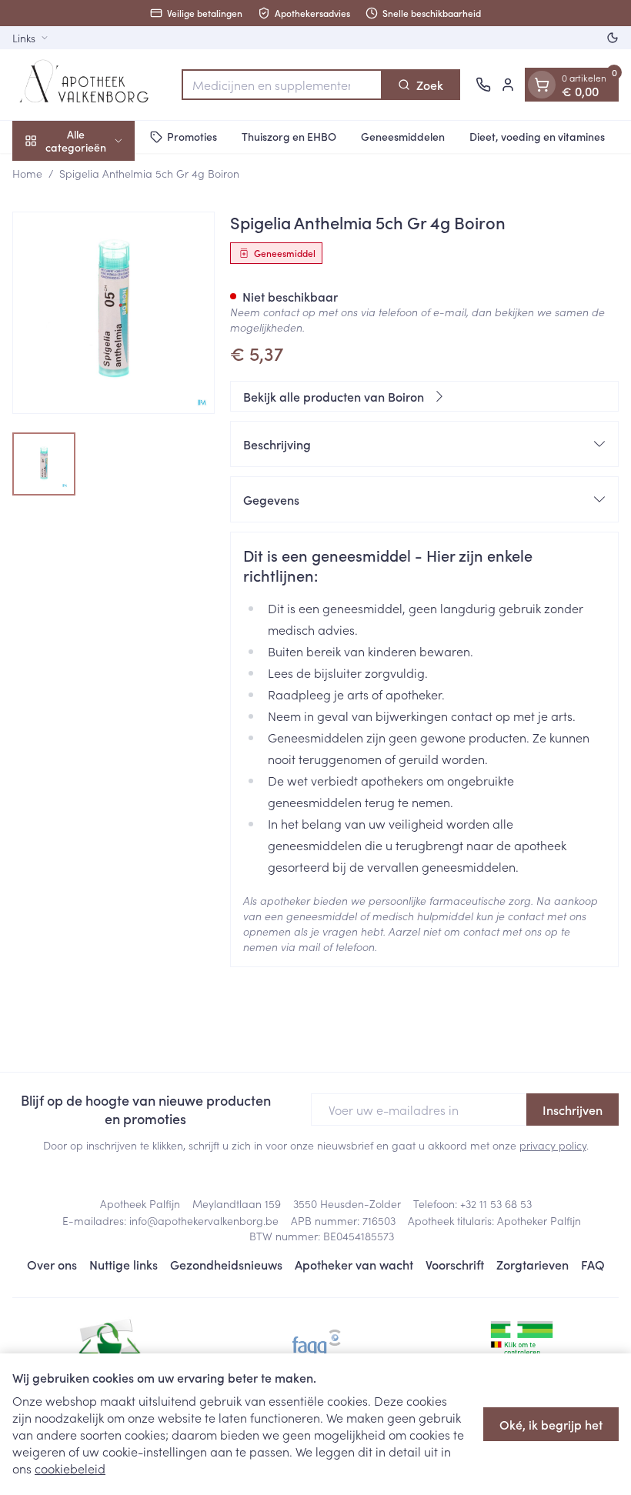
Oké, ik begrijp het (551, 1424)
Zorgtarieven (532, 1264)
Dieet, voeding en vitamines (537, 136)
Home (27, 173)
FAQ (593, 1264)
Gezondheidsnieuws (226, 1264)
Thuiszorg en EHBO (289, 136)
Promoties (192, 136)
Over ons (52, 1264)
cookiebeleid (70, 1468)
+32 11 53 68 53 (496, 1203)
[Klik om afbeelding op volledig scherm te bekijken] (113, 312)
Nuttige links (123, 1264)
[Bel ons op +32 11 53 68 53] (483, 84)
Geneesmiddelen (403, 136)
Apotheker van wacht (354, 1264)
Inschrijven (573, 1109)
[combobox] (282, 84)
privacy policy (552, 1145)
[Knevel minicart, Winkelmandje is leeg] (542, 84)
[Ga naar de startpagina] (89, 85)
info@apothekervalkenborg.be (204, 1220)
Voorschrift (455, 1264)
